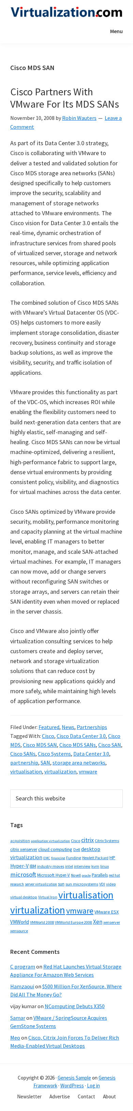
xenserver (111, 922)
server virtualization (41, 884)
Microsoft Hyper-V (53, 875)
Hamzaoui (22, 986)
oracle (86, 875)
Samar (17, 1017)
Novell (76, 875)
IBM (33, 866)
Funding (73, 857)
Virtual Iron (47, 897)
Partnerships (92, 727)
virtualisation (26, 771)
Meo (15, 1037)
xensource (19, 930)
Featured (49, 727)
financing (58, 858)
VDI (102, 884)
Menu (116, 31)
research (17, 884)
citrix (87, 840)
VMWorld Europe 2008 (73, 922)
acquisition (20, 840)
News (68, 727)
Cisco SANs (22, 753)
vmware (88, 771)
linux (104, 866)
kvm (95, 866)
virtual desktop (23, 897)
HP (112, 857)
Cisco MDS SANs (77, 744)
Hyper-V (19, 866)
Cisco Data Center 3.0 (81, 735)
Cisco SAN (109, 744)
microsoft (23, 874)
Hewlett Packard (95, 857)
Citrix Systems (107, 840)
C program (22, 966)
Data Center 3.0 (91, 753)
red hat (114, 875)
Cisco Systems (54, 753)
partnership (24, 762)
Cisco (48, 735)
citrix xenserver (23, 849)
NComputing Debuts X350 (75, 1006)
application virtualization (50, 841)
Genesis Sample (74, 1077)
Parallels (100, 875)
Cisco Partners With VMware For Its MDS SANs (64, 97)
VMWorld (19, 922)
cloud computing (55, 849)
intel (69, 866)
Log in (93, 1085)
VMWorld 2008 (42, 922)
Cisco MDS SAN (40, 744)
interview (82, 866)
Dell (76, 849)
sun (61, 884)
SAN (45, 762)
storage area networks (79, 762)
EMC (46, 858)
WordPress (72, 1085)
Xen (97, 921)
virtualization (60, 771)
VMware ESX (106, 912)
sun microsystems (81, 884)
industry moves (50, 866)
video (111, 884)
